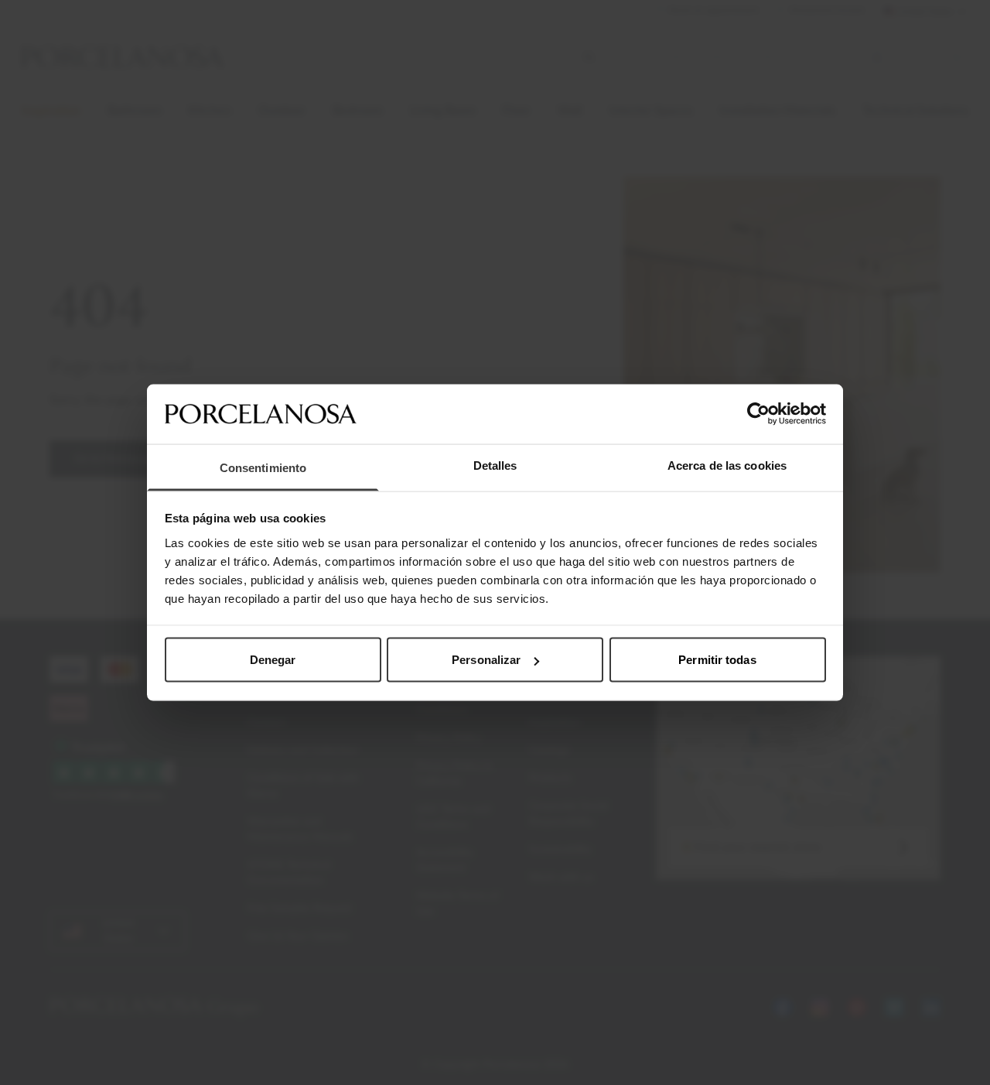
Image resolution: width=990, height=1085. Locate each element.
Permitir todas (717, 659)
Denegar (273, 659)
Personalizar (486, 659)
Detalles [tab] (495, 464)
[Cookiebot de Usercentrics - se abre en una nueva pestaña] (758, 414)
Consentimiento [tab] (263, 467)
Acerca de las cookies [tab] (727, 464)
